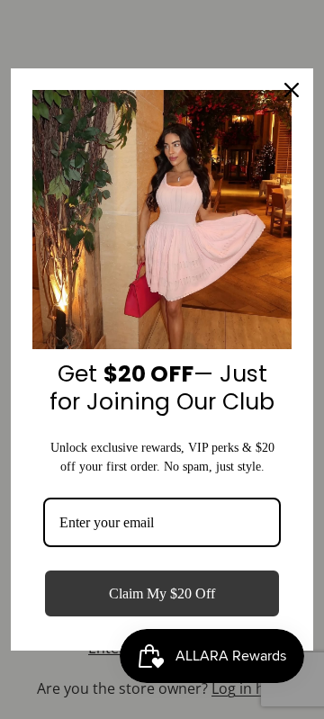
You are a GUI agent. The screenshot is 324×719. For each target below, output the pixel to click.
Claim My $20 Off (162, 593)
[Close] (291, 90)
